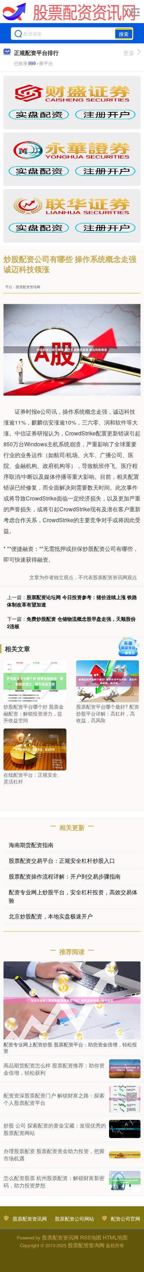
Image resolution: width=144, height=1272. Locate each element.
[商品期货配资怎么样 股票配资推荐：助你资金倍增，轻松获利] (125, 1068)
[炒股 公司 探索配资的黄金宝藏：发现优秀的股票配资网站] (125, 1129)
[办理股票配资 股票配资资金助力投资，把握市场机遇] (125, 1154)
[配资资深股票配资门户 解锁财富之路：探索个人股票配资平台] (125, 1099)
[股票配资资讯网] (69, 11)
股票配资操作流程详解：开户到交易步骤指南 (65, 876)
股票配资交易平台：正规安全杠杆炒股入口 (62, 861)
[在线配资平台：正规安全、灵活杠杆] (34, 748)
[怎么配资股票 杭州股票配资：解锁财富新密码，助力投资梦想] (125, 1181)
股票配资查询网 (86, 1245)
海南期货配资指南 (31, 845)
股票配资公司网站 (74, 1218)
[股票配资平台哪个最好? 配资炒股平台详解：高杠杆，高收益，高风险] (107, 680)
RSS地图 (90, 1237)
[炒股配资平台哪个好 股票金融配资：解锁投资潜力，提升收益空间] (34, 680)
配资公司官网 (125, 1218)
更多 (129, 53)
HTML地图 (115, 1237)
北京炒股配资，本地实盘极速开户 (51, 916)
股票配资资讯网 (30, 1218)
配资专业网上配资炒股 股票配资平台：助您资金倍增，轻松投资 (70, 1047)
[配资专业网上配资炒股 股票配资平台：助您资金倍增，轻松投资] (72, 999)
